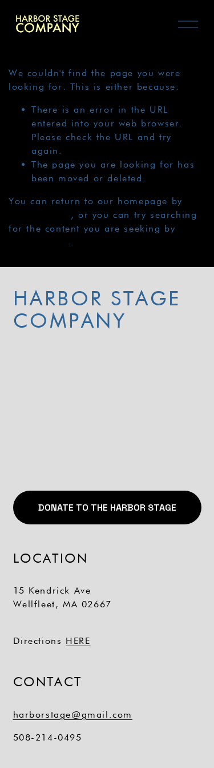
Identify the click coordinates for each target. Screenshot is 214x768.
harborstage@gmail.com (73, 714)
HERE (78, 640)
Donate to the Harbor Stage (107, 508)
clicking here (40, 214)
